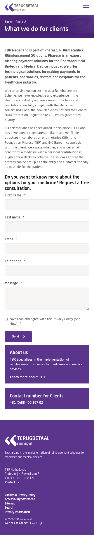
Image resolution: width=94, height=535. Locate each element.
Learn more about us (26, 377)
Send (16, 336)
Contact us (12, 482)
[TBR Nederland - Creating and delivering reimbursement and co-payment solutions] (21, 7)
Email (11, 239)
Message (13, 283)
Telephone (15, 261)
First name (15, 195)
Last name (14, 217)
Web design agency (16, 523)
